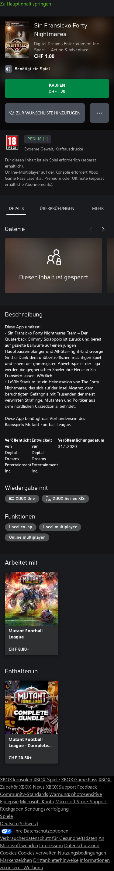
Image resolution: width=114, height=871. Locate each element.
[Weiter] (103, 229)
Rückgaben (11, 808)
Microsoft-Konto (37, 801)
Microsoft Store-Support (81, 801)
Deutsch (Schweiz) (19, 823)
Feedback (87, 786)
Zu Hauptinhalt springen (25, 3)
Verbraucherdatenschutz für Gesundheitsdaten (48, 838)
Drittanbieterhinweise (55, 860)
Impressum (51, 845)
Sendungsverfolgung (47, 808)
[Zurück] (91, 229)
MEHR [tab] (98, 208)
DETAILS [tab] (16, 208)
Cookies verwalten (37, 852)
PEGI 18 (34, 139)
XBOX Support (61, 786)
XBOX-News (32, 786)
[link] (31, 613)
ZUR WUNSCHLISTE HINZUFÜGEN (48, 113)
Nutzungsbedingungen (82, 852)
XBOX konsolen (16, 779)
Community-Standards (24, 794)
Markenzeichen (16, 860)
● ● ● (99, 112)
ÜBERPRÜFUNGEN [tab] (57, 208)
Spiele (6, 816)
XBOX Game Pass (79, 779)
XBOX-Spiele (46, 779)
